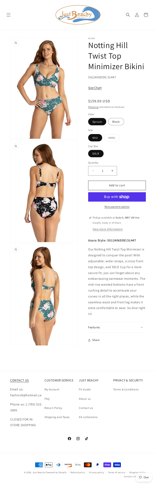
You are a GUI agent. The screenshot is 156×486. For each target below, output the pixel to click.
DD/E (95, 153)
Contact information (135, 476)
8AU (95, 138)
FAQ (47, 399)
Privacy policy (96, 472)
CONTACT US (19, 380)
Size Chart (95, 88)
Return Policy (53, 408)
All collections (88, 417)
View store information (108, 229)
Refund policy (77, 472)
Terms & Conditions (126, 389)
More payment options (117, 206)
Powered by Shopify (56, 472)
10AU (113, 138)
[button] (8, 14)
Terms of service (116, 472)
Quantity (93, 162)
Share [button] (96, 340)
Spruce (97, 121)
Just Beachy (39, 472)
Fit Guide (85, 389)
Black (116, 121)
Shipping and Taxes (57, 417)
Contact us (86, 408)
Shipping (93, 106)
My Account (52, 389)
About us (85, 399)
